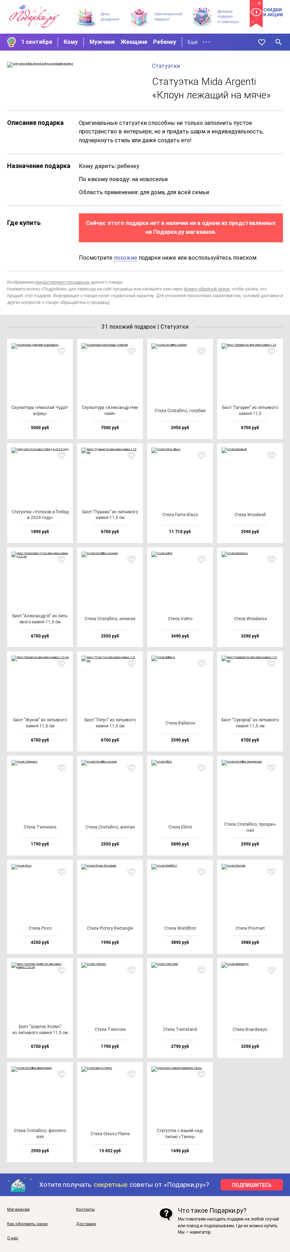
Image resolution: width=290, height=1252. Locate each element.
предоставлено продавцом (62, 282)
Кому (71, 42)
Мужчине (102, 42)
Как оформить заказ (27, 1224)
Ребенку (164, 42)
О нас (12, 1238)
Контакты (85, 1209)
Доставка (86, 1224)
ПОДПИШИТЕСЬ (252, 1185)
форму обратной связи (207, 289)
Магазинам (18, 1209)
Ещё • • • (199, 42)
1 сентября (36, 42)
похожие (125, 257)
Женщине (134, 42)
